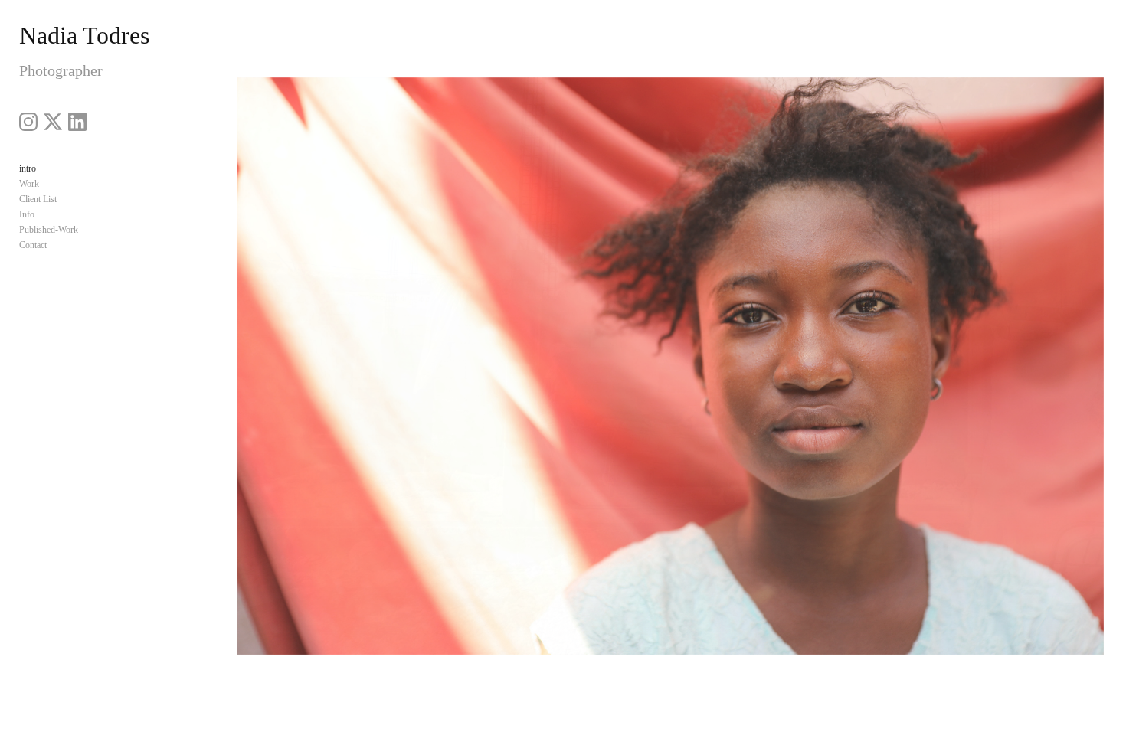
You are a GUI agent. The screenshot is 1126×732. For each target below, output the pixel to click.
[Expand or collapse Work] (49, 184)
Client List (38, 199)
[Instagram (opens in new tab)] (28, 122)
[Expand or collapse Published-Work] (88, 230)
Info (26, 214)
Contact (33, 245)
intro (27, 168)
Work (29, 183)
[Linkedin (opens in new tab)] (77, 122)
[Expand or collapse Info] (45, 214)
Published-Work (48, 229)
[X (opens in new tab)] (53, 122)
